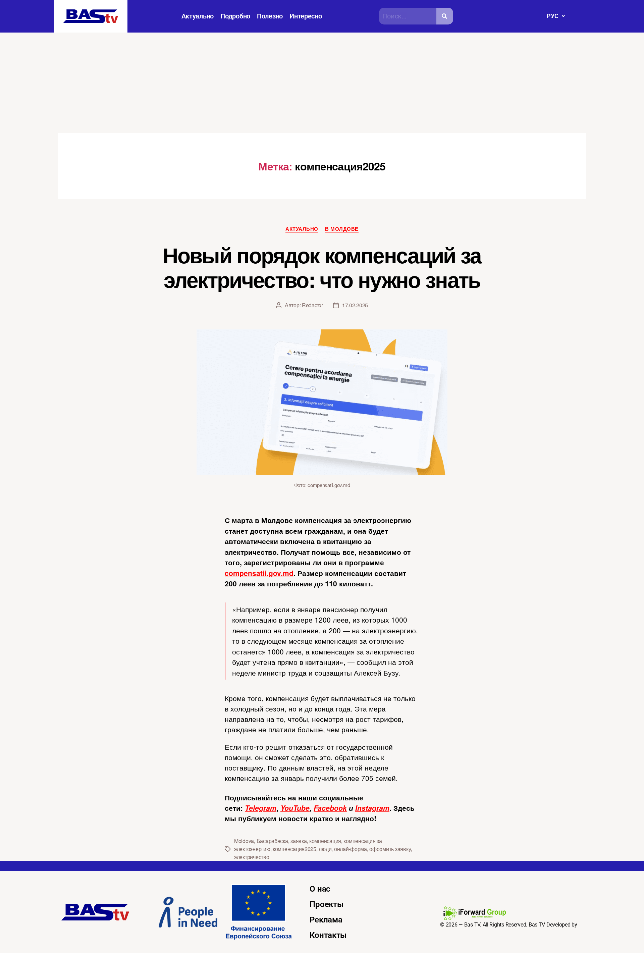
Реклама (326, 919)
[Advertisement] (322, 83)
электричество (251, 857)
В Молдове (342, 229)
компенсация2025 (294, 849)
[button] (555, 16)
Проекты (326, 904)
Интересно (305, 16)
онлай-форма (350, 849)
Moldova (244, 841)
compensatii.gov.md (259, 573)
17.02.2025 (355, 305)
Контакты (328, 935)
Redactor (312, 305)
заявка (298, 841)
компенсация (325, 841)
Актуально (197, 16)
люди (325, 849)
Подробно (235, 16)
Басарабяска (272, 841)
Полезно (270, 16)
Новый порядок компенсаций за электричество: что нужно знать (322, 267)
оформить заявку (390, 849)
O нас (320, 889)
